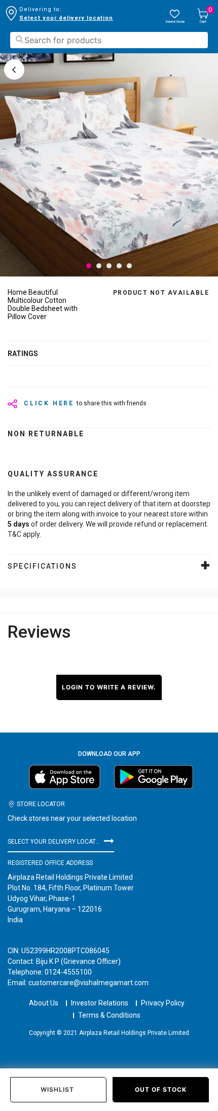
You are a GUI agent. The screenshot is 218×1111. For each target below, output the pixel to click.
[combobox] (109, 40)
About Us (43, 1003)
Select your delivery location (66, 18)
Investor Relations (99, 1003)
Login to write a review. (109, 687)
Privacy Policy (163, 1003)
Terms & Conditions (109, 1015)
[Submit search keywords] (19, 39)
